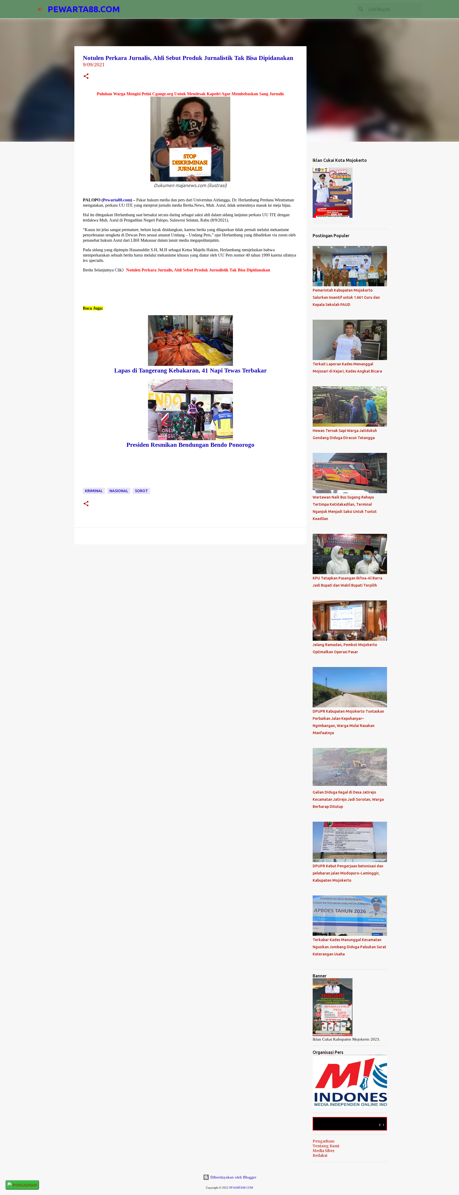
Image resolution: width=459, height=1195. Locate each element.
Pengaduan (323, 1141)
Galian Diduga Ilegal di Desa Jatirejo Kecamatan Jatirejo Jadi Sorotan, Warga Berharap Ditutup (348, 799)
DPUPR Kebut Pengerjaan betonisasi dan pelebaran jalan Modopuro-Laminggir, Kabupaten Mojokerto (348, 873)
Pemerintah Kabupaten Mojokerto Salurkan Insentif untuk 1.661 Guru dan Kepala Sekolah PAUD (346, 297)
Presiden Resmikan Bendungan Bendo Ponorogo (190, 444)
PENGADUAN (24, 1185)
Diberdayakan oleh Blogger (232, 1177)
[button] (86, 77)
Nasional (118, 491)
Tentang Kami (326, 1146)
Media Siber (324, 1150)
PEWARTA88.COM (84, 9)
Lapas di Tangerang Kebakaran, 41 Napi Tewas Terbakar (190, 370)
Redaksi (320, 1155)
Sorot (141, 491)
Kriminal (94, 491)
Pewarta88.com (117, 200)
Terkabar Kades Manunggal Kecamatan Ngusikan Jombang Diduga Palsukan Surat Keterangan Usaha (349, 947)
